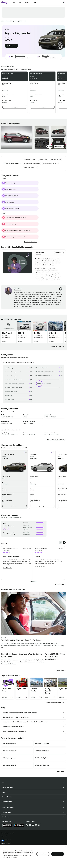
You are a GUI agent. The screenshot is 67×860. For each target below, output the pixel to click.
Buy (14, 2)
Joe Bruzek (38, 254)
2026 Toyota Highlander (10, 743)
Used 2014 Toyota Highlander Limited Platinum (54, 336)
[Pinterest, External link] (39, 825)
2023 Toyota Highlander (10, 765)
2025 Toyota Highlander (9, 750)
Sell (20, 2)
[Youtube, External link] (33, 825)
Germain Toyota (34, 690)
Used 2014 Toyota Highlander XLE (6, 336)
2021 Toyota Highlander (42, 750)
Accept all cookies (58, 854)
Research (27, 2)
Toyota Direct (21, 689)
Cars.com (26, 852)
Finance (36, 2)
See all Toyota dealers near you (55, 702)
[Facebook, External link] (30, 825)
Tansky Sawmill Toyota (48, 691)
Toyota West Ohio (6, 690)
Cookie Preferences (6, 843)
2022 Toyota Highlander (42, 743)
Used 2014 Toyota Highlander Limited (38, 336)
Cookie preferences (43, 854)
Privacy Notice (4, 836)
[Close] (65, 847)
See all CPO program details (55, 439)
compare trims (26, 69)
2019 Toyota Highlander (42, 765)
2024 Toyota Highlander (9, 758)
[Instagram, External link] (36, 825)
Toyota (13, 21)
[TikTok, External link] (27, 825)
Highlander (20, 21)
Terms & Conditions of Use (8, 833)
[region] (33, 852)
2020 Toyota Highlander (42, 758)
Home (2, 21)
